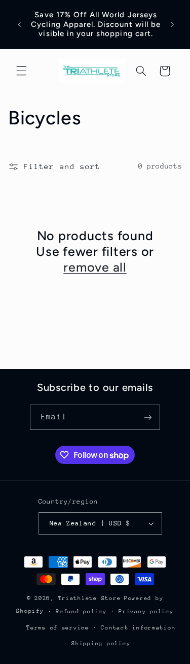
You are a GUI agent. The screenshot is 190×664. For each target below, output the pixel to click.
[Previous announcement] (19, 24)
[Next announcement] (173, 24)
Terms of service (57, 627)
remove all (95, 267)
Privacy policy (146, 611)
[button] (21, 71)
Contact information (138, 627)
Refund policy (81, 611)
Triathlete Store (89, 598)
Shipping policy (100, 643)
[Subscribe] (147, 417)
